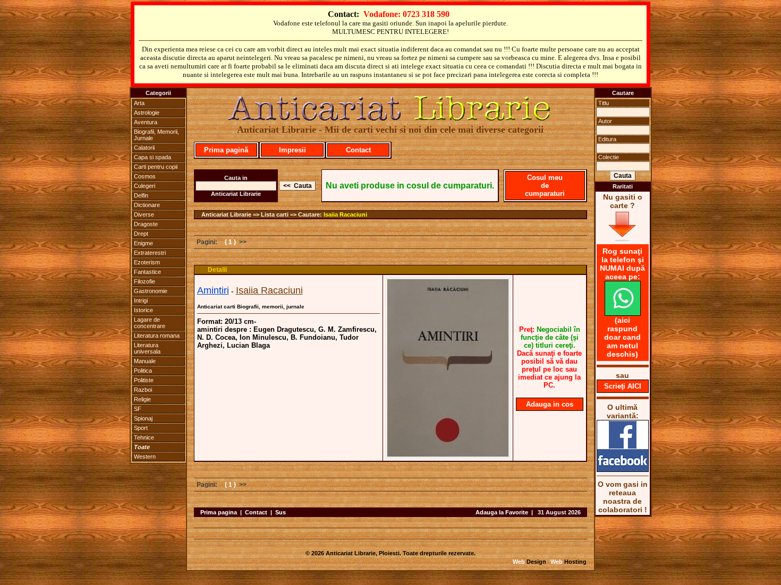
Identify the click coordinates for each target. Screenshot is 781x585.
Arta (139, 103)
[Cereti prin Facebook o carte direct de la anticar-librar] (623, 469)
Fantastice (147, 272)
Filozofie (144, 281)
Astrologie (146, 112)
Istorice (143, 310)
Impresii (292, 150)
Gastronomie (150, 291)
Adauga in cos (549, 404)
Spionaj (143, 418)
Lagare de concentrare (149, 322)
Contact (358, 150)
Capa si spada (152, 157)
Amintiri (213, 290)
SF (137, 409)
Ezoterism (147, 262)
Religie (142, 399)
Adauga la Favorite (502, 512)
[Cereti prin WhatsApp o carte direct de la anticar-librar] (623, 313)
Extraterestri (150, 253)
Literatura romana (157, 335)
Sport (141, 428)
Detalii (217, 269)
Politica (143, 370)
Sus (280, 512)
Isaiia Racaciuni (345, 214)
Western (145, 456)
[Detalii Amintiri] (448, 455)
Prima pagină (226, 150)
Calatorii (144, 147)
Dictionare (147, 205)
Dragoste (146, 224)
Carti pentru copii (155, 167)
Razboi (143, 389)
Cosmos (145, 176)
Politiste (144, 380)
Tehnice (144, 437)
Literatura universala (147, 348)
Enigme (143, 243)
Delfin (141, 195)
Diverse (144, 214)
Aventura (145, 122)
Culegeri (144, 186)
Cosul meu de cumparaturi (545, 185)
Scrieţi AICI (622, 386)
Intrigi (141, 300)
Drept (141, 233)
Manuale (145, 361)
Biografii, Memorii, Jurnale (156, 134)
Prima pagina (218, 512)
